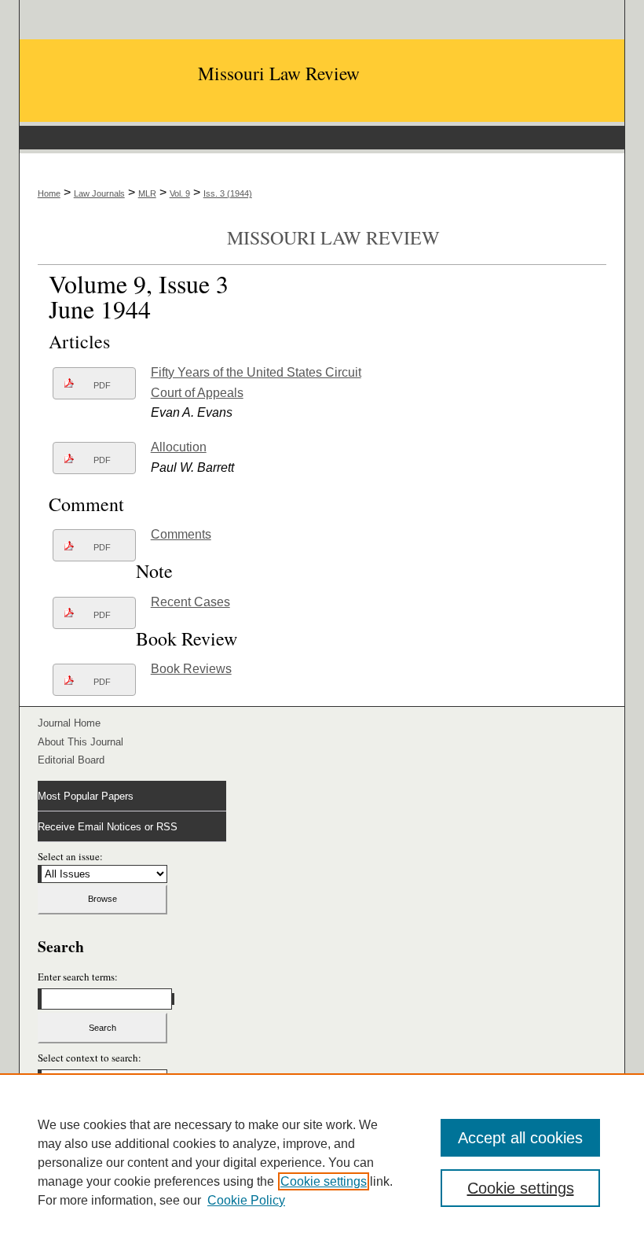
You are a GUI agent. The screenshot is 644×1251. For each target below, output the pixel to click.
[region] (322, 1162)
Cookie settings (323, 1181)
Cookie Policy (246, 1200)
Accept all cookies (520, 1137)
